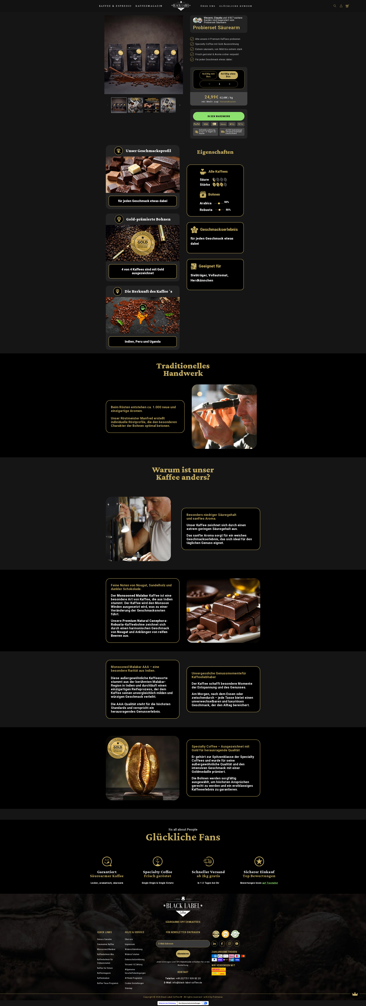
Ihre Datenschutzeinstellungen (189, 1003)
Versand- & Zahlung (133, 964)
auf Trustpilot (270, 882)
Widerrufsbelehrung (133, 949)
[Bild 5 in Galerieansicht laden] (168, 105)
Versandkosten (228, 102)
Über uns (207, 6)
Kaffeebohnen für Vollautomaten (105, 961)
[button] (335, 6)
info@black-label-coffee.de (187, 982)
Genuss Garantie (104, 939)
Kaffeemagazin (149, 5)
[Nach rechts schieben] (180, 105)
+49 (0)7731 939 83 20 (188, 978)
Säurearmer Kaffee (105, 944)
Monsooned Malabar (106, 949)
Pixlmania (217, 997)
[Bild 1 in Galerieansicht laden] (118, 105)
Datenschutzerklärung (134, 959)
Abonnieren (183, 953)
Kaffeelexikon (103, 978)
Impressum (130, 944)
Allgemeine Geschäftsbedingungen (135, 971)
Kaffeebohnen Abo (105, 954)
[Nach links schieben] (107, 105)
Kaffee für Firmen (105, 968)
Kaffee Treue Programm (107, 983)
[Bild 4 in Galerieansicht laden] (151, 105)
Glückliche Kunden (235, 6)
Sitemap (128, 988)
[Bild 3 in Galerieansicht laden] (135, 105)
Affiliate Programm (133, 978)
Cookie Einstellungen (134, 983)
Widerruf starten (132, 954)
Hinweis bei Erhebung (167, 1003)
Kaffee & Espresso (115, 5)
